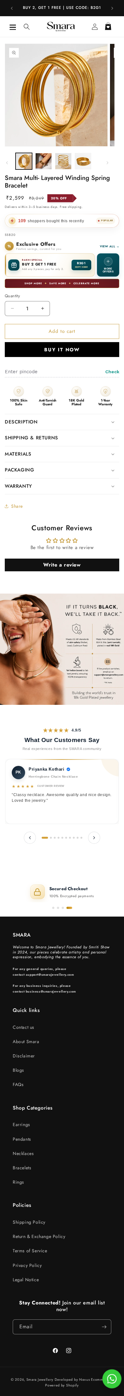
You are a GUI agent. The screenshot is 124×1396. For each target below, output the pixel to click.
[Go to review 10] (81, 838)
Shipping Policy (29, 1222)
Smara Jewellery (40, 1379)
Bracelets (22, 1168)
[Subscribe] (104, 1326)
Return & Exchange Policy (39, 1236)
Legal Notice (26, 1279)
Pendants (22, 1139)
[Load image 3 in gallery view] (63, 161)
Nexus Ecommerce (95, 1379)
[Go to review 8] (74, 838)
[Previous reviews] (30, 838)
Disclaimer (24, 1056)
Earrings (21, 1124)
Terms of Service (30, 1251)
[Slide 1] (53, 908)
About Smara (26, 1041)
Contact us (23, 1027)
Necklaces (23, 1153)
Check (112, 371)
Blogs (18, 1070)
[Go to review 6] (66, 838)
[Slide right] (107, 163)
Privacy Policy (27, 1265)
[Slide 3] (63, 908)
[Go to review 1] (45, 838)
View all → (110, 246)
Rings (18, 1182)
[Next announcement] (112, 8)
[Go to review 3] (55, 838)
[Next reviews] (94, 838)
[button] (13, 27)
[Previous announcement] (12, 8)
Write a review (61, 564)
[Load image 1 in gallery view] (24, 161)
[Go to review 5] (62, 838)
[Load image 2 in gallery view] (43, 161)
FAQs (18, 1084)
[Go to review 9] (78, 838)
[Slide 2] (58, 908)
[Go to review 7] (70, 838)
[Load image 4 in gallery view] (83, 161)
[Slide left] (7, 163)
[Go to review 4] (58, 838)
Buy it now (62, 349)
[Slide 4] (69, 908)
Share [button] (17, 506)
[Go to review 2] (51, 838)
